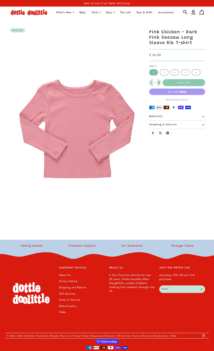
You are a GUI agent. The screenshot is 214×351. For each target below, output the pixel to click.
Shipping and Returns (72, 287)
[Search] (185, 12)
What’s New (64, 12)
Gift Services (67, 294)
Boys (109, 12)
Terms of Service (69, 300)
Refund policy (67, 306)
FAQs (62, 312)
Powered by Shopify (47, 335)
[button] (65, 12)
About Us (65, 275)
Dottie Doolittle (25, 335)
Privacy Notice (68, 281)
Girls (95, 12)
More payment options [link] (177, 99)
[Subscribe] (201, 289)
